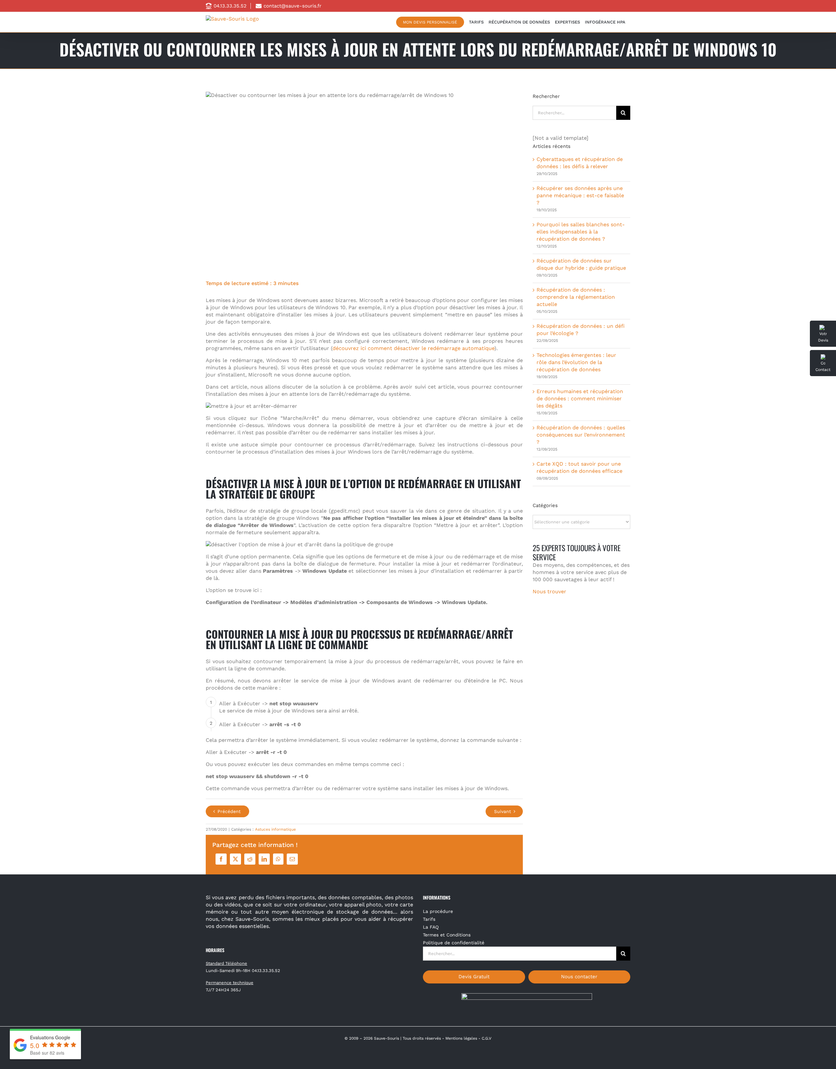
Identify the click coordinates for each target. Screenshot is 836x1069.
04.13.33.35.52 (230, 6)
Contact (822, 369)
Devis (823, 340)
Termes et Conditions (447, 934)
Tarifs (429, 919)
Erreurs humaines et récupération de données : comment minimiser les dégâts (580, 398)
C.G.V (486, 1038)
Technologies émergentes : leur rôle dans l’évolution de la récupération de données (576, 362)
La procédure (438, 911)
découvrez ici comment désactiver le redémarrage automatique (413, 348)
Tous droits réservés (422, 1038)
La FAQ (431, 927)
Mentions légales (461, 1038)
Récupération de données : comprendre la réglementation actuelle (576, 297)
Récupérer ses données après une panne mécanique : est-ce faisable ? (580, 195)
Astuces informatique (275, 829)
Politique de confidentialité (453, 942)
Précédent (229, 811)
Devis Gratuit (474, 977)
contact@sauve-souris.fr (292, 6)
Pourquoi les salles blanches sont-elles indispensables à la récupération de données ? (581, 231)
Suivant (502, 811)
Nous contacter (579, 977)
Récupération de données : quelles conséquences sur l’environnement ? (581, 434)
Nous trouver (549, 591)
